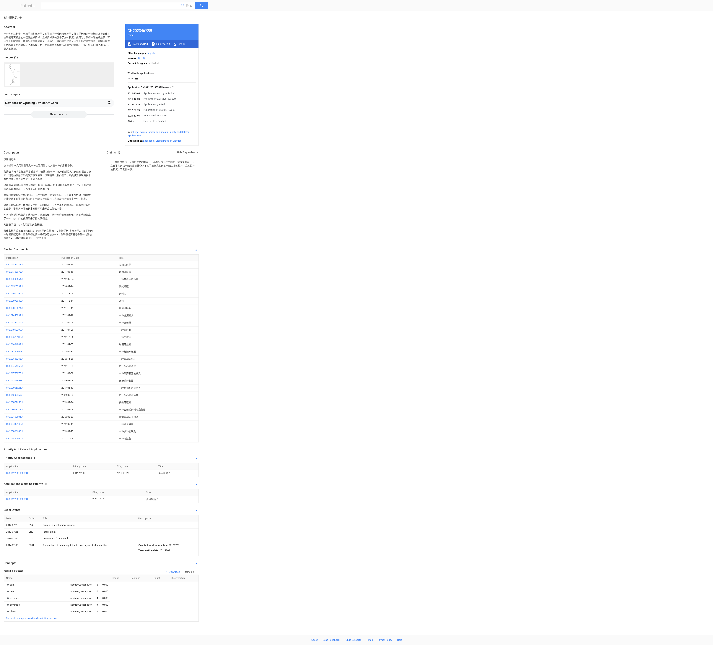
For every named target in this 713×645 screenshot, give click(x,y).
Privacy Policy (385, 639)
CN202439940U (14, 424)
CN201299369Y (14, 395)
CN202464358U (14, 366)
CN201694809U (14, 344)
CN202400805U (14, 416)
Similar (181, 44)
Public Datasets (353, 639)
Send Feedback (331, 639)
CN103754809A (14, 351)
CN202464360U (14, 438)
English (151, 53)
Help (399, 639)
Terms (369, 639)
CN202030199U (14, 293)
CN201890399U (14, 329)
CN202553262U (14, 358)
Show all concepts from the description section (31, 618)
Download (174, 571)
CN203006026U (14, 387)
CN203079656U (14, 402)
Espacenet (148, 140)
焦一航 (141, 58)
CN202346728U (14, 264)
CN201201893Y (14, 380)
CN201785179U (14, 322)
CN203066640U (14, 431)
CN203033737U (14, 409)
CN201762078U (14, 271)
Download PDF (140, 44)
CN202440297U (14, 315)
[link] (10, 584)
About (314, 639)
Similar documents (158, 132)
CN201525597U (14, 286)
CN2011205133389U (17, 473)
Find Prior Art (163, 44)
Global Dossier (164, 140)
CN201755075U (14, 373)
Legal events (140, 132)
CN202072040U (14, 300)
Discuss (177, 140)
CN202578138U (14, 337)
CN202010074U (14, 308)
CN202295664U (14, 279)
